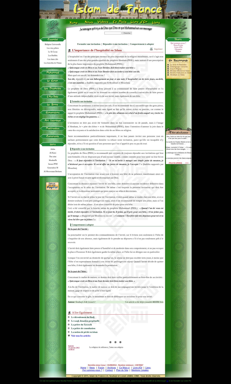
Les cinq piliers (53, 48)
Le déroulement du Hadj (82, 317)
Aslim (53, 149)
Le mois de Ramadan (178, 65)
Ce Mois (120, 24)
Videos (103, 24)
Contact (109, 370)
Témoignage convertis (179, 67)
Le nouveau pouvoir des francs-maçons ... (178, 159)
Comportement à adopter (142, 44)
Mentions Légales (140, 370)
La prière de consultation (83, 328)
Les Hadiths (52, 55)
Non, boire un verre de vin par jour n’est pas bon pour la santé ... (178, 137)
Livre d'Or (139, 24)
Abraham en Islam (177, 75)
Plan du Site (122, 370)
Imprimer (158, 49)
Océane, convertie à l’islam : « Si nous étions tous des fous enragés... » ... (178, 148)
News (89, 24)
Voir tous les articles (80, 335)
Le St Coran (52, 52)
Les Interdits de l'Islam (53, 63)
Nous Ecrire (178, 45)
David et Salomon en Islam (180, 73)
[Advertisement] (178, 101)
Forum (101, 367)
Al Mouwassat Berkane (53, 171)
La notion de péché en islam (84, 332)
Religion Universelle (53, 44)
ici (167, 381)
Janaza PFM (52, 164)
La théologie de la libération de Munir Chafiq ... (178, 153)
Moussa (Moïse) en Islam (180, 71)
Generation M (52, 168)
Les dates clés (53, 59)
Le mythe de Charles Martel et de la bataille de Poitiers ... (178, 143)
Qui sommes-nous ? (178, 43)
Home (74, 24)
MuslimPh (53, 160)
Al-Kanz (53, 153)
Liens (157, 24)
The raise (52, 156)
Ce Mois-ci (124, 367)
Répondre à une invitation (115, 44)
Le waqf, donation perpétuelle (85, 321)
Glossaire (178, 49)
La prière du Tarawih (81, 324)
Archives (111, 367)
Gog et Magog (175, 69)
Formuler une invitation (88, 44)
